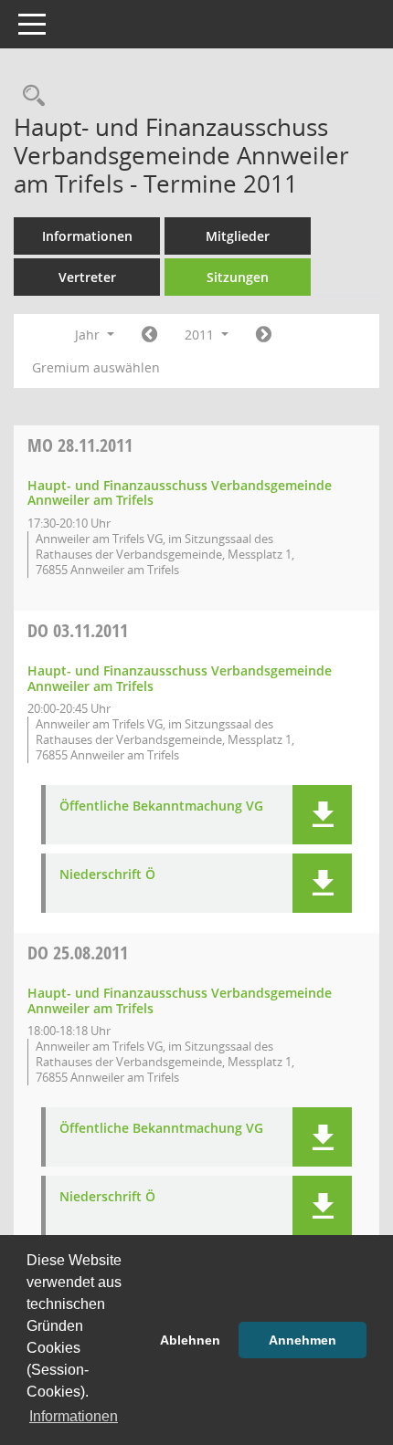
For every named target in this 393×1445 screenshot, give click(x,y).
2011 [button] (201, 334)
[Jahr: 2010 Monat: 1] (149, 335)
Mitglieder (238, 236)
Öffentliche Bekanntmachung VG (161, 806)
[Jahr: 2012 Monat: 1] (263, 335)
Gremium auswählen (96, 367)
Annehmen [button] (302, 1340)
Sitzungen (238, 277)
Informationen (87, 236)
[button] (322, 814)
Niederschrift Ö (107, 875)
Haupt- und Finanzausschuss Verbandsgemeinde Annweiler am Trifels (179, 492)
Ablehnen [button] (190, 1340)
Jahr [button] (89, 334)
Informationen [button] (73, 1416)
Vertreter (87, 277)
